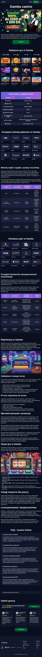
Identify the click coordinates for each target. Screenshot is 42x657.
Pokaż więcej (21, 629)
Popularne (5, 54)
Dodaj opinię (34, 606)
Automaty (36, 54)
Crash (25, 54)
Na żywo (15, 54)
